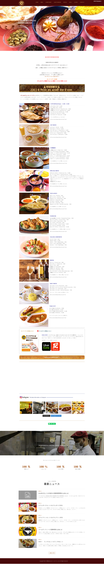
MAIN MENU (22, 33)
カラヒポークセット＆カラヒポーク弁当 (50, 505)
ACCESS (76, 2)
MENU (42, 2)
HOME (37, 2)
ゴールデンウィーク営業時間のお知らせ (50, 529)
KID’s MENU (53, 283)
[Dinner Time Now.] (26, 407)
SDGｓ (70, 2)
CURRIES (53, 147)
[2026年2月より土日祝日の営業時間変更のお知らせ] (53, 493)
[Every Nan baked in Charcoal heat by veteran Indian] (39, 407)
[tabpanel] (52, 343)
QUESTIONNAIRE (57, 2)
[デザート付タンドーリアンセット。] (52, 407)
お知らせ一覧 (52, 552)
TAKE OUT (31, 33)
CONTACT (82, 2)
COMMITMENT (49, 2)
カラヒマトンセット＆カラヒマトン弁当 (50, 517)
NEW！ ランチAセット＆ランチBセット (50, 541)
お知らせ (39, 491)
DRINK (52, 260)
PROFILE (65, 2)
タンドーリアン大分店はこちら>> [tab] (27, 331)
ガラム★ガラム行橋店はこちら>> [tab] (45, 331)
